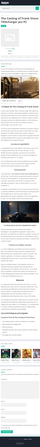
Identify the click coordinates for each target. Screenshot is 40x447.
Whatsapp (35, 56)
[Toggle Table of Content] (19, 101)
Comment (4, 379)
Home (2, 16)
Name (3, 401)
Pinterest (20, 56)
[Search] (37, 8)
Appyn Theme (28, 439)
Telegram (27, 56)
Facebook (4, 56)
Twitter (12, 56)
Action (7, 16)
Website (3, 417)
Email (3, 409)
